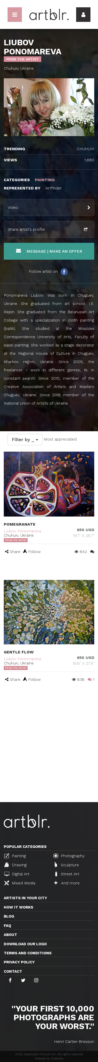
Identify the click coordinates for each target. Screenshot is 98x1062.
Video (13, 207)
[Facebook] (64, 271)
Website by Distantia (49, 1058)
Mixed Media (23, 883)
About (10, 934)
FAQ (7, 925)
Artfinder (53, 188)
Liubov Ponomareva (22, 531)
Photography (72, 855)
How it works (18, 907)
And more (70, 883)
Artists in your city (25, 898)
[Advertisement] (49, 750)
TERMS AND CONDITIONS (28, 953)
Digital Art (20, 874)
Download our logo (25, 944)
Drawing (19, 864)
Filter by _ (24, 439)
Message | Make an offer (53, 251)
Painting (18, 855)
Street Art (69, 874)
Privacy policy (19, 962)
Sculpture (69, 864)
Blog (9, 916)
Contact (13, 971)
